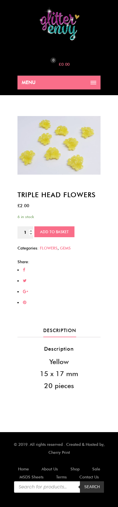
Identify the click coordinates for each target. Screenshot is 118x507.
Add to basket (54, 231)
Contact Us (89, 477)
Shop (75, 469)
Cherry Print (59, 452)
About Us (50, 469)
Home (23, 469)
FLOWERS (49, 248)
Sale (96, 469)
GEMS (65, 248)
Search (92, 487)
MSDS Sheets (31, 477)
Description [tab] (59, 330)
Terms (61, 477)
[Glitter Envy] (59, 24)
